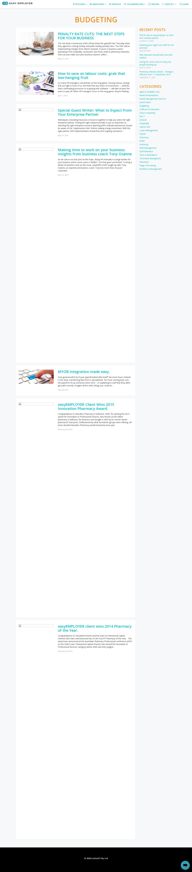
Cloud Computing (147, 112)
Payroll (142, 134)
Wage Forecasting (147, 165)
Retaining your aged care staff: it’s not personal (156, 46)
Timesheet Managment (150, 158)
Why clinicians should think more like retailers (155, 56)
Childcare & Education (149, 109)
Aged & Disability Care (149, 91)
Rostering (143, 144)
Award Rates (145, 102)
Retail (141, 141)
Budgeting (144, 105)
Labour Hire (144, 126)
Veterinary (144, 162)
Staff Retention (146, 151)
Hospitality (144, 123)
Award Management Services (152, 98)
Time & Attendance (148, 155)
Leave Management (148, 130)
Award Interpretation (148, 95)
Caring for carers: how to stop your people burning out (155, 63)
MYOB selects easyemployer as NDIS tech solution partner (156, 36)
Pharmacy (144, 137)
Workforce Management (150, 169)
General (142, 119)
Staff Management (147, 148)
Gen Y (142, 116)
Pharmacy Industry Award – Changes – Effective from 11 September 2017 (157, 73)
